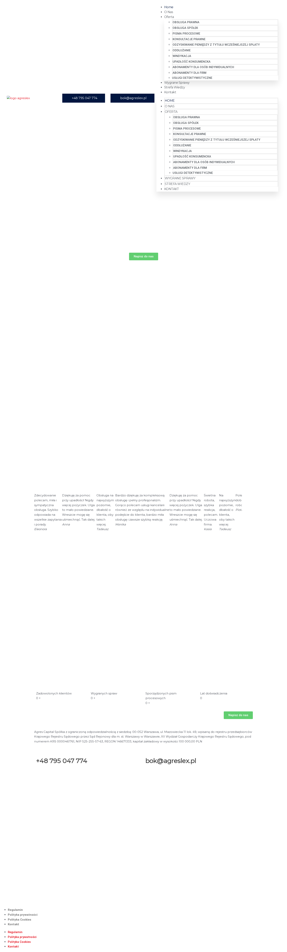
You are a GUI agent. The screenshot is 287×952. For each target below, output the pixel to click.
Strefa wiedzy (174, 87)
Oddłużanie (182, 50)
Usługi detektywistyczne (192, 78)
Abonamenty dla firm (189, 73)
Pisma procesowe (186, 33)
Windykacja (182, 56)
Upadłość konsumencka (191, 61)
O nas (168, 12)
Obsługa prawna (186, 22)
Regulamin (15, 910)
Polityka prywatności (22, 914)
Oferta (169, 17)
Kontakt (170, 92)
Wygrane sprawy (177, 82)
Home (168, 7)
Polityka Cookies (19, 919)
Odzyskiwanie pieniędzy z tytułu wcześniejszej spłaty (216, 44)
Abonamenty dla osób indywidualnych (203, 67)
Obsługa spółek (185, 28)
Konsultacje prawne (189, 39)
